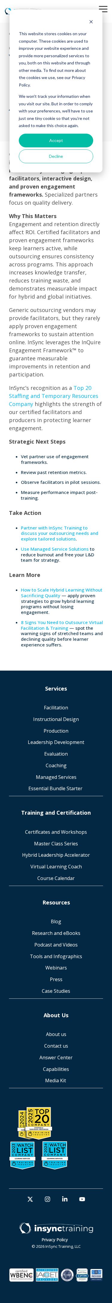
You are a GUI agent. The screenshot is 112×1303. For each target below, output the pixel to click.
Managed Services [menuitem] (56, 777)
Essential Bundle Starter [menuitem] (56, 788)
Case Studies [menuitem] (56, 991)
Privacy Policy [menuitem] (55, 1239)
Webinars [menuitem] (56, 967)
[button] (103, 8)
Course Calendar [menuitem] (56, 878)
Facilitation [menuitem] (56, 707)
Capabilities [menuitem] (56, 1069)
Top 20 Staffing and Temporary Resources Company (53, 395)
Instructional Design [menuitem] (56, 719)
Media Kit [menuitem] (56, 1080)
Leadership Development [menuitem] (56, 742)
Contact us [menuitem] (56, 1046)
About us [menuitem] (56, 1034)
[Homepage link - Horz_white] (56, 1230)
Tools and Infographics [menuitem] (56, 956)
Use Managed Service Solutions (55, 549)
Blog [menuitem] (56, 921)
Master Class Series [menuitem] (56, 843)
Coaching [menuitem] (56, 765)
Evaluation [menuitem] (56, 754)
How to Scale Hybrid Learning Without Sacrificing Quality (61, 592)
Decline (56, 156)
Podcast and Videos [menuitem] (56, 944)
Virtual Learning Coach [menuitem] (56, 866)
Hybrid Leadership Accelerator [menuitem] (56, 855)
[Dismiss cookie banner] (91, 22)
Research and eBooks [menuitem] (56, 933)
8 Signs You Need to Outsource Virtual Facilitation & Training (62, 625)
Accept (56, 140)
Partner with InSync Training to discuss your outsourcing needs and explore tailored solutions (59, 533)
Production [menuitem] (56, 731)
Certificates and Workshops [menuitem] (56, 832)
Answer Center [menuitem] (56, 1057)
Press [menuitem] (56, 979)
